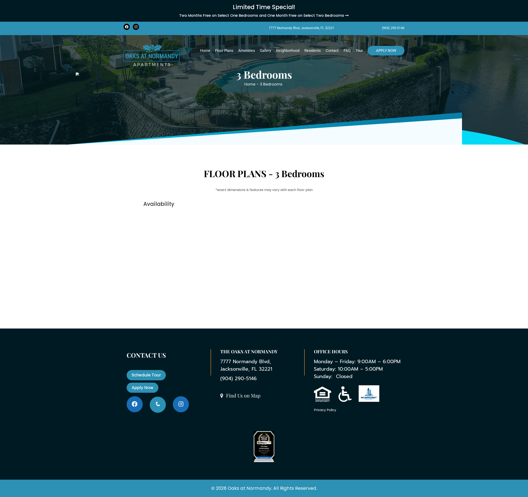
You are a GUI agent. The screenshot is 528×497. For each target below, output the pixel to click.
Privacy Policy (325, 410)
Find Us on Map (242, 395)
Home (205, 50)
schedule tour (146, 375)
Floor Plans (224, 50)
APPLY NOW (386, 50)
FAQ (347, 50)
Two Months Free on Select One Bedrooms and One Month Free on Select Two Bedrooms (262, 15)
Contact (332, 50)
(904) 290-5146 (393, 28)
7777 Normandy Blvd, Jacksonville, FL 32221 (301, 28)
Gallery (265, 50)
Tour (359, 50)
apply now (142, 387)
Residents (312, 50)
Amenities (246, 50)
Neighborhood (287, 50)
